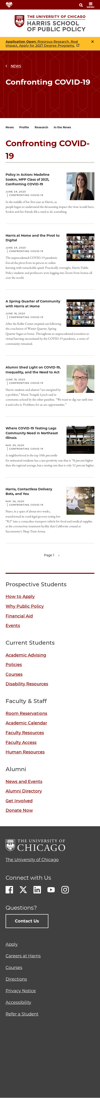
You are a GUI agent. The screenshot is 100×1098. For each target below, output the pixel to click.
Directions (16, 979)
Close (92, 41)
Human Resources (25, 752)
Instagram (65, 889)
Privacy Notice (21, 990)
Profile (24, 127)
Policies (14, 664)
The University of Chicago (32, 859)
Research (41, 127)
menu (90, 7)
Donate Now (19, 810)
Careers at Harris (23, 956)
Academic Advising (26, 655)
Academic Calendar (26, 723)
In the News (62, 127)
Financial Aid (19, 616)
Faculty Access (21, 742)
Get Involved (19, 800)
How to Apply (20, 596)
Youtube (51, 889)
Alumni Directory (24, 791)
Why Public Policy (25, 606)
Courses (14, 674)
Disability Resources (27, 684)
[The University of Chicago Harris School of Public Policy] (50, 23)
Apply (12, 944)
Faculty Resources (25, 732)
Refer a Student (22, 1014)
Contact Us (27, 921)
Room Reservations (26, 713)
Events (13, 625)
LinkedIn (37, 889)
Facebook (9, 889)
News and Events (24, 781)
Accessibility (18, 1002)
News (16, 66)
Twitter (23, 889)
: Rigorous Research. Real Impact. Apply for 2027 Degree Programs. (42, 44)
